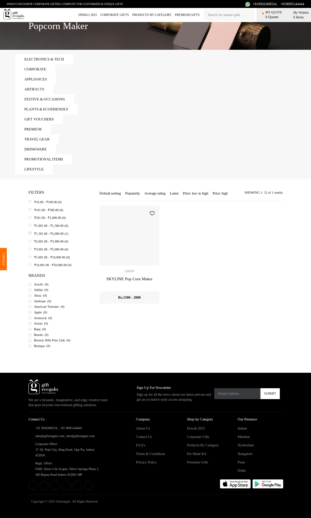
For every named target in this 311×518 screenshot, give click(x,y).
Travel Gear (37, 139)
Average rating (155, 193)
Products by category (151, 15)
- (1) (51, 233)
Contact (3, 259)
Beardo (41, 335)
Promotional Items (43, 159)
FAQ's (140, 445)
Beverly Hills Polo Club (52, 340)
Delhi (242, 471)
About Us (143, 428)
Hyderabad (246, 445)
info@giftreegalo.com (80, 436)
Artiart (41, 323)
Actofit (41, 284)
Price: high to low (225, 193)
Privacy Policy (146, 462)
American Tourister (49, 306)
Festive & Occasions (44, 99)
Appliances (35, 79)
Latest (174, 193)
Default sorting (110, 193)
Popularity (132, 193)
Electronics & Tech (44, 59)
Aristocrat (43, 318)
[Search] (250, 15)
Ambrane (42, 301)
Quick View (129, 235)
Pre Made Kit (196, 453)
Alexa (40, 295)
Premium (32, 129)
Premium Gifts (187, 15)
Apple (40, 312)
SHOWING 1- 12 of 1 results (264, 192)
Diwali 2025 (87, 15)
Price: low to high (195, 193)
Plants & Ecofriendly (46, 109)
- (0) (48, 202)
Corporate (35, 69)
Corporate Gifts (114, 15)
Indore (242, 428)
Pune (241, 462)
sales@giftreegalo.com (49, 436)
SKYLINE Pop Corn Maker (129, 279)
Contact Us (144, 437)
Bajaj (40, 329)
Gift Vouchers (39, 119)
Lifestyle (34, 169)
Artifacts (34, 89)
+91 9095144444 (71, 428)
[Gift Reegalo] (13, 14)
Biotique (42, 346)
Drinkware (35, 149)
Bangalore (245, 453)
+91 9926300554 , (47, 428)
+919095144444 (292, 4)
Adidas (41, 290)
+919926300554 (264, 4)
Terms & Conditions (150, 453)
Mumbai (244, 437)
